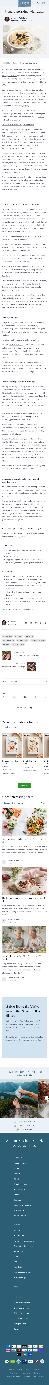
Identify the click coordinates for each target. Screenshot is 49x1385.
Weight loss (7, 636)
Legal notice (26, 1376)
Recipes (16, 63)
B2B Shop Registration (22, 1272)
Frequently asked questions (24, 1246)
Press (16, 1257)
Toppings (17, 1200)
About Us (17, 1230)
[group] (19, 1098)
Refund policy (37, 1369)
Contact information (13, 1376)
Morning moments (38, 640)
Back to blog (26, 707)
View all (24, 786)
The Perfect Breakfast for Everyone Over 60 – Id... (24, 899)
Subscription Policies (22, 1303)
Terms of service (25, 1373)
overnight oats (24, 533)
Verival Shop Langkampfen (24, 1241)
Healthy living (22, 640)
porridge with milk (9, 76)
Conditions (18, 1297)
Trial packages (19, 1210)
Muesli (16, 1179)
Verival (15, 1369)
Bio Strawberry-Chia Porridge (10, 762)
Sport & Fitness (18, 644)
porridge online (27, 609)
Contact (17, 1329)
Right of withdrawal (21, 1313)
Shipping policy (37, 1373)
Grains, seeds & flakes (22, 1205)
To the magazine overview (12, 803)
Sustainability (19, 1236)
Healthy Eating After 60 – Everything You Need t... (22, 957)
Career (16, 1262)
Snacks (16, 1195)
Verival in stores (20, 1251)
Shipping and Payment (22, 1308)
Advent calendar (20, 1216)
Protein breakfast (20, 1184)
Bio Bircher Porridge (31, 761)
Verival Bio (6, 63)
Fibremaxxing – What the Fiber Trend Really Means (24, 840)
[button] (4, 2)
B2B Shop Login (20, 1278)
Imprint (17, 1292)
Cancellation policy (38, 1376)
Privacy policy (13, 1373)
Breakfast (29, 636)
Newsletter (18, 1267)
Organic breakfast (21, 1163)
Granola (17, 1174)
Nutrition (18, 636)
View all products (9, 727)
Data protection (20, 1324)
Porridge (5, 69)
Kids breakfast (8, 640)
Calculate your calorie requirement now (18, 125)
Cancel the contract (21, 1318)
